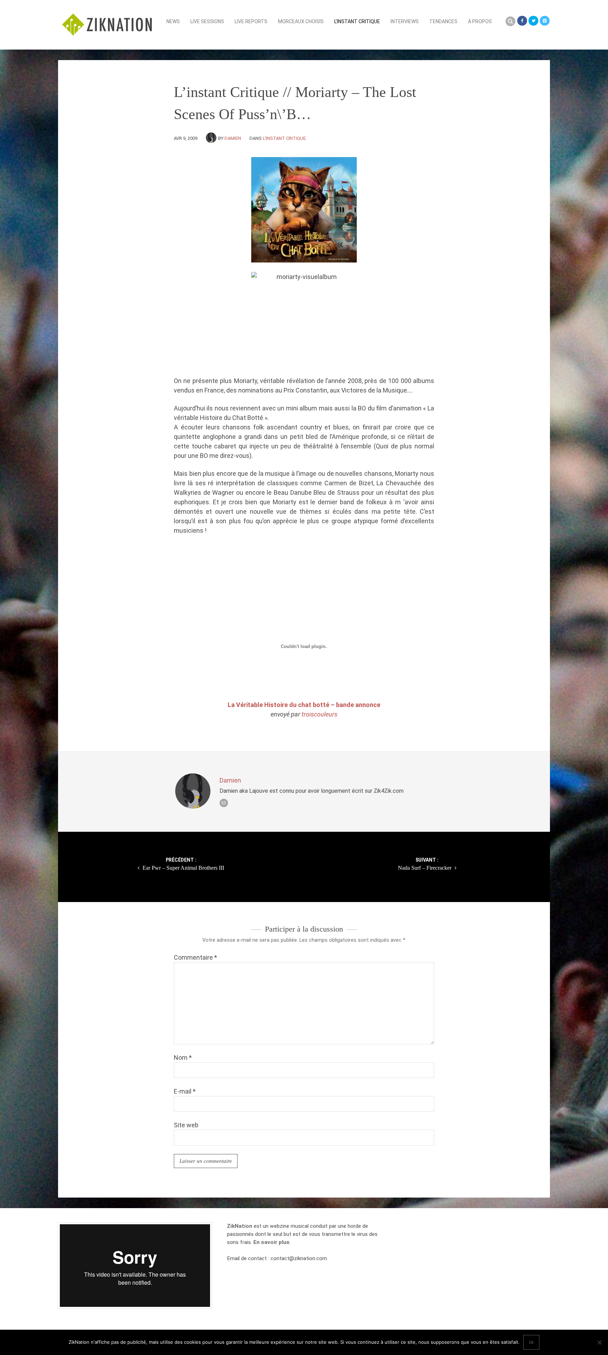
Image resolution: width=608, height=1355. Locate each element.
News (173, 21)
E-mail (185, 1091)
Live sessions (207, 21)
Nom (183, 1057)
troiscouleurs (319, 714)
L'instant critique (284, 138)
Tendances (443, 21)
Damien (232, 138)
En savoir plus (271, 1242)
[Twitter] (533, 21)
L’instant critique (357, 21)
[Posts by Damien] (212, 138)
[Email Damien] (224, 803)
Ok (531, 1342)
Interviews (405, 21)
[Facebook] (522, 21)
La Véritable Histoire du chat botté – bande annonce (304, 704)
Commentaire (195, 957)
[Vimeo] (545, 21)
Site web (186, 1125)
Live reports (251, 21)
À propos (480, 21)
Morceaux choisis (301, 21)
